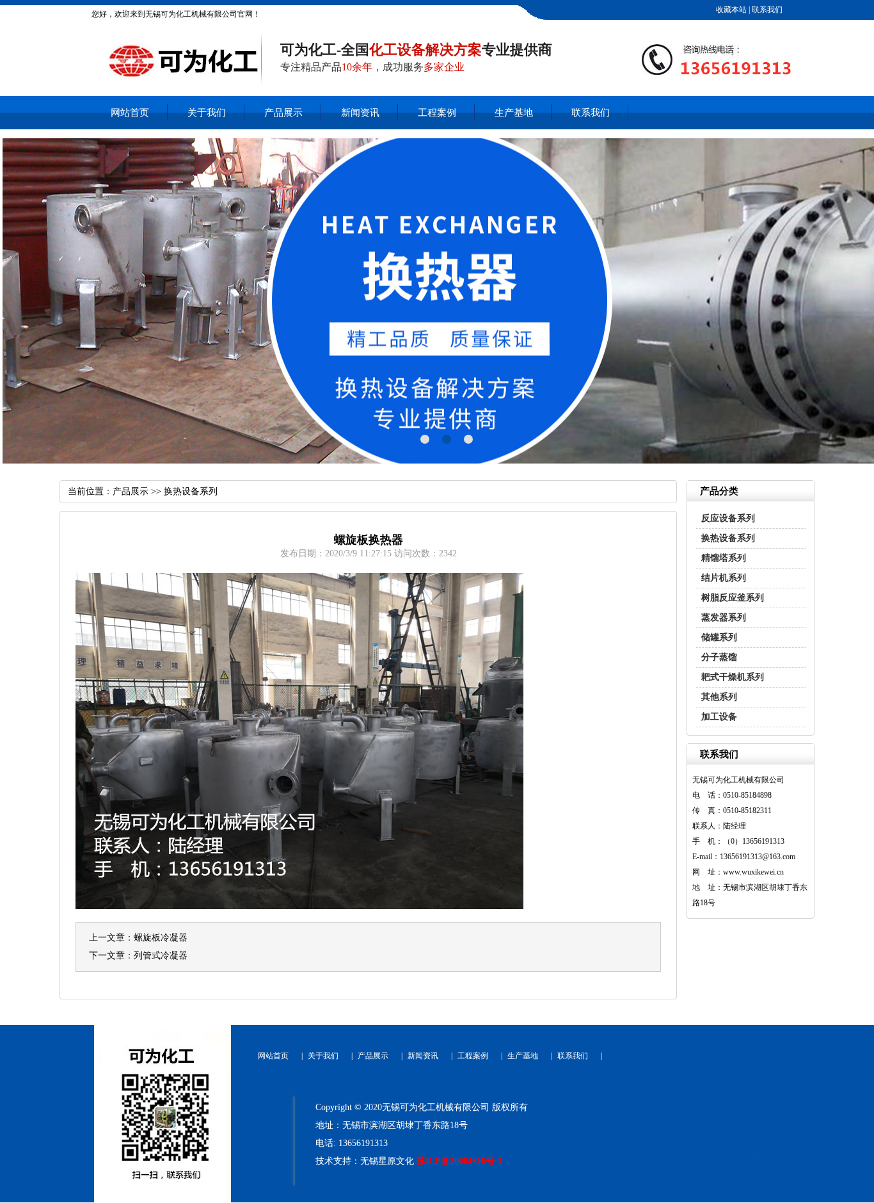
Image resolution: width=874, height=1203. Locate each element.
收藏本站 (730, 9)
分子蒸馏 (719, 657)
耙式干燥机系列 (732, 677)
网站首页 (130, 113)
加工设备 (719, 717)
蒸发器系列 (723, 617)
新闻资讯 (360, 113)
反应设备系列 (728, 518)
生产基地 (514, 113)
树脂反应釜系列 (732, 597)
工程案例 (437, 113)
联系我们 (766, 9)
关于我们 (206, 113)
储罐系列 (719, 637)
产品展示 (283, 113)
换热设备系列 (728, 538)
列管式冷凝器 (160, 955)
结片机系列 (723, 578)
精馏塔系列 (723, 558)
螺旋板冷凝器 (160, 937)
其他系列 (719, 697)
